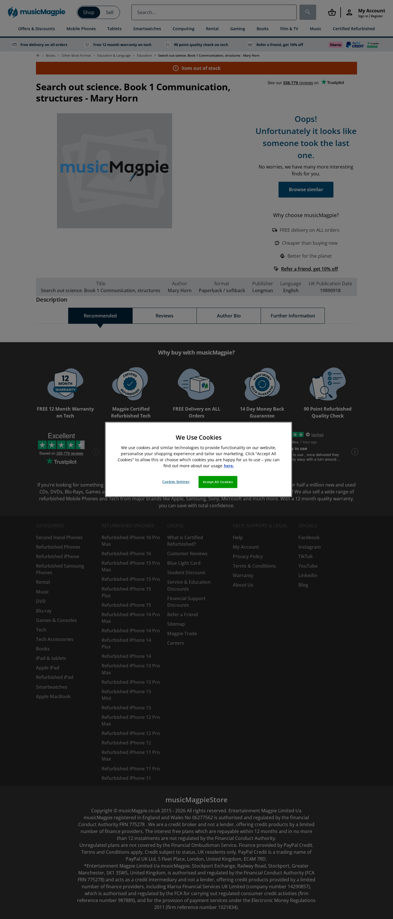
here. (229, 466)
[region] (198, 459)
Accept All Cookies (218, 482)
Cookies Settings (175, 482)
